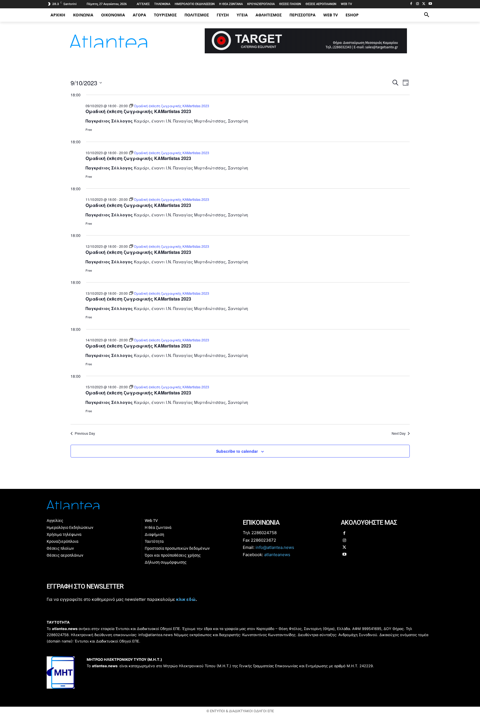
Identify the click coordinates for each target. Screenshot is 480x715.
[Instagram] (417, 4)
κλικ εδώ (186, 599)
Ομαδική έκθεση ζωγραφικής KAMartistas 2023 (138, 111)
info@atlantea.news (275, 547)
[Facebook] (411, 4)
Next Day (399, 433)
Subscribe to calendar (237, 451)
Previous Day (85, 433)
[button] (426, 15)
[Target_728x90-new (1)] (306, 51)
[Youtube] (430, 4)
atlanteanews (277, 554)
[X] (424, 4)
